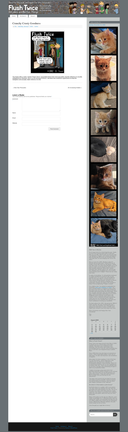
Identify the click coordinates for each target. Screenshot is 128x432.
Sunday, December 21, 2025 (97, 25)
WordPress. (74, 428)
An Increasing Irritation (75, 87)
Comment (14, 99)
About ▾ (33, 16)
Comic (36, 26)
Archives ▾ (23, 16)
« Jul (91, 333)
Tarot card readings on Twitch (103, 287)
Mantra (67, 428)
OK (114, 414)
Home (13, 16)
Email (14, 118)
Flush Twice (54, 428)
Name (14, 112)
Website (14, 123)
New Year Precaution (19, 87)
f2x (15, 26)
